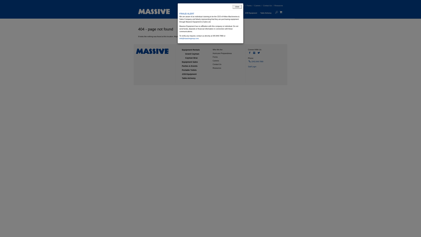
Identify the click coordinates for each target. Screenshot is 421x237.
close (237, 7)
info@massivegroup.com (189, 38)
